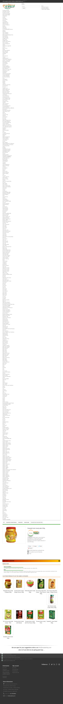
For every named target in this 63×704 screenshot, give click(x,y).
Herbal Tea (4, 407)
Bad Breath (5, 211)
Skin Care (4, 266)
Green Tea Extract (6, 410)
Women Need (5, 360)
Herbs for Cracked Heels (7, 181)
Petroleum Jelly (5, 316)
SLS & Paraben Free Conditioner (8, 332)
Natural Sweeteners (6, 374)
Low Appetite (5, 21)
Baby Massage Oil (6, 347)
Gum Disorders (5, 210)
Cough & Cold (5, 88)
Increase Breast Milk (6, 99)
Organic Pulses (5, 446)
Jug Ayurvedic (5, 515)
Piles (3, 131)
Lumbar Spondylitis (6, 75)
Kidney (4, 170)
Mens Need (5, 363)
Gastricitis (4, 18)
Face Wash (5, 282)
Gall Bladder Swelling (6, 150)
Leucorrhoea (5, 94)
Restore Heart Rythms (7, 41)
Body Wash (5, 293)
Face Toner (5, 292)
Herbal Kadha (5, 414)
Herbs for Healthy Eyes (7, 120)
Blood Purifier (5, 159)
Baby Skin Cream (6, 354)
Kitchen (4, 373)
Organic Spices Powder (7, 444)
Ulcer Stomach (5, 55)
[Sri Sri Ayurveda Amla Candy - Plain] (8, 614)
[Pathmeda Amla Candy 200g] (29, 583)
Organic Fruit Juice (6, 456)
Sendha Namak (5, 437)
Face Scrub (5, 288)
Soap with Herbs (5, 254)
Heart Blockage (5, 37)
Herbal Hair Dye (5, 335)
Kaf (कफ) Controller (6, 12)
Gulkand (4, 389)
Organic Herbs (5, 461)
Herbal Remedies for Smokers (8, 144)
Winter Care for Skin (6, 315)
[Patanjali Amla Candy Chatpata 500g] (8, 583)
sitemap (23, 4)
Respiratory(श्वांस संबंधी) (6, 192)
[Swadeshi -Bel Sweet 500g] (8, 629)
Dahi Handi (4, 235)
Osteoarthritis (5, 62)
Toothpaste (5, 263)
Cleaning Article (5, 477)
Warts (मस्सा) (5, 183)
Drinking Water (5, 506)
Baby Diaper (5, 359)
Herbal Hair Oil (5, 326)
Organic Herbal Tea (6, 452)
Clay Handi (4, 226)
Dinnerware (5, 513)
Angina (4, 44)
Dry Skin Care (5, 313)
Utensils (4, 431)
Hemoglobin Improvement (7, 155)
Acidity (4, 17)
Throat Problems (5, 200)
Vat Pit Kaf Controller (6, 13)
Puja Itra (4, 497)
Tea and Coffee (5, 405)
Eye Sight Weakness (6, 121)
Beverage (4, 500)
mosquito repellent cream (7, 488)
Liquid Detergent (5, 482)
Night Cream (5, 272)
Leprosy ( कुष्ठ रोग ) (6, 176)
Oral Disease (5, 206)
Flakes (4, 399)
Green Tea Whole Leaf (7, 409)
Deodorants (5, 344)
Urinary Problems (6, 123)
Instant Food (5, 395)
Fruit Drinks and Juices (7, 501)
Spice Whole (5, 384)
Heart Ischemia (5, 42)
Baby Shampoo (5, 355)
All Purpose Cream (6, 268)
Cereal (4, 397)
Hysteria (4, 102)
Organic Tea (5, 450)
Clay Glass (5, 234)
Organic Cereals (5, 445)
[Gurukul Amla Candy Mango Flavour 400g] (19, 583)
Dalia (3, 391)
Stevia (4, 377)
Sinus (4, 195)
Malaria (4, 82)
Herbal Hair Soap (6, 253)
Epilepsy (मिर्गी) (5, 220)
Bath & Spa (5, 247)
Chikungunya (5, 79)
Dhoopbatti (4, 495)
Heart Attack (5, 39)
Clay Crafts (5, 245)
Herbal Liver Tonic (6, 165)
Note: (5, 569)
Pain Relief (4, 509)
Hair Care (4, 113)
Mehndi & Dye (5, 333)
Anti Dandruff (5, 116)
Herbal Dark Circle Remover (7, 307)
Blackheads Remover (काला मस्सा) (8, 304)
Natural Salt (5, 436)
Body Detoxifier (5, 51)
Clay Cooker (5, 227)
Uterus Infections (6, 103)
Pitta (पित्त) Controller (6, 11)
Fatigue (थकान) (5, 52)
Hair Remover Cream (6, 324)
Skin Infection (5, 177)
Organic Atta (5, 462)
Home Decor (5, 516)
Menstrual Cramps (6, 92)
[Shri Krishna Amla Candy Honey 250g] (51, 599)
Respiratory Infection (6, 193)
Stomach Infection (6, 203)
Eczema (4, 182)
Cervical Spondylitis (6, 74)
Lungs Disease (5, 196)
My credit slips (15, 669)
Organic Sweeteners (6, 464)
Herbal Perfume (5, 340)
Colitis (4, 205)
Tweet (40, 546)
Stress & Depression (6, 216)
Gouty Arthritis (5, 63)
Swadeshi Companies (6, 519)
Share (30, 546)
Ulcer (3, 54)
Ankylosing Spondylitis (7, 73)
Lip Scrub (4, 297)
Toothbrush (5, 262)
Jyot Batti (4, 498)
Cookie (4, 418)
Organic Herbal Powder (7, 460)
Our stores (5, 667)
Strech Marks (5, 100)
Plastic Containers (6, 428)
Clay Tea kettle (5, 241)
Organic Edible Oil (6, 475)
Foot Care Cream (6, 279)
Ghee (3, 380)
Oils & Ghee (5, 454)
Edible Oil (4, 379)
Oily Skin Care (5, 308)
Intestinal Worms (6, 204)
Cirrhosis (4, 166)
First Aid (4, 508)
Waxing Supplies (6, 323)
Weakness (4, 134)
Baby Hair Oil (5, 348)
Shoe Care (4, 481)
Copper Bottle (5, 434)
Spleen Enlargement (6, 136)
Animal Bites (5, 140)
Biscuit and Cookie (6, 417)
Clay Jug (4, 243)
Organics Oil (5, 455)
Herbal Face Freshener (7, 317)
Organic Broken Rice (6, 449)
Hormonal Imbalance (6, 50)
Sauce (4, 386)
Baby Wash (5, 358)
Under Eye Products (6, 306)
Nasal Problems (5, 194)
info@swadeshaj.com (45, 647)
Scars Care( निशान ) (6, 312)
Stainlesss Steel (5, 429)
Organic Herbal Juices (6, 458)
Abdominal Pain (5, 22)
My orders (14, 667)
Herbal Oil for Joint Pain (7, 69)
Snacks (4, 420)
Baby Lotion (5, 350)
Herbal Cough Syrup (6, 89)
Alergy (4, 49)
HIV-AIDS (4, 53)
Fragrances (5, 339)
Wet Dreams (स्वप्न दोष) (6, 110)
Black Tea (4, 406)
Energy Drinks (5, 505)
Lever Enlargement (6, 164)
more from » (35, 532)
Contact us (25, 0)
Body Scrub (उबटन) (6, 299)
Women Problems (6, 90)
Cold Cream (5, 278)
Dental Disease (5, 207)
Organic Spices (5, 441)
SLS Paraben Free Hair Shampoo (8, 328)
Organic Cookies (5, 471)
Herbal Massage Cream (7, 277)
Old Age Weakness (6, 157)
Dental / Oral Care (6, 258)
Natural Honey (5, 375)
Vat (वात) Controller (6, 10)
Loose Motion (5, 19)
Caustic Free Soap (6, 256)
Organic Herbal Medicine (7, 459)
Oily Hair (4, 329)
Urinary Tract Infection (7, 124)
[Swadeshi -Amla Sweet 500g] (51, 614)
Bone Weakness (5, 68)
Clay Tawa (4, 225)
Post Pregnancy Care (6, 98)
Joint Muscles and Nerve (7, 59)
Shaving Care (5, 318)
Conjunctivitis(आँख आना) (7, 122)
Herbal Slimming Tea (6, 415)
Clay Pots (4, 223)
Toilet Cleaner (5, 485)
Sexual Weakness (6, 95)
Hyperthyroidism (5, 58)
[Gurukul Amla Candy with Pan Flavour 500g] (29, 614)
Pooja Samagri (5, 490)
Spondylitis (5, 72)
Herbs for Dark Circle (6, 185)
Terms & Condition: (7, 566)
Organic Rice (5, 447)
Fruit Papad (5, 390)
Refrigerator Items (6, 499)
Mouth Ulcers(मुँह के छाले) (7, 213)
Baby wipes (5, 349)
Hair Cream (5, 337)
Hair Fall (4, 115)
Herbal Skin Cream (6, 267)
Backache (4, 64)
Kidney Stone (5, 171)
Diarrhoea (4, 20)
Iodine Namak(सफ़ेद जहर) (7, 438)
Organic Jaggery (5, 467)
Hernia (4, 112)
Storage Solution (5, 427)
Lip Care (4, 296)
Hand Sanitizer (5, 489)
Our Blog (4, 518)
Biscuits (4, 419)
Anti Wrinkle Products (6, 303)
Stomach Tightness (6, 24)
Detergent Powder (6, 478)
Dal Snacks (5, 425)
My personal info (16, 672)
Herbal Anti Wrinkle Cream (7, 274)
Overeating (4, 28)
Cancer (4, 47)
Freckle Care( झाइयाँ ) (6, 309)
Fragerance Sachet (6, 345)
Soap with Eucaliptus (6, 255)
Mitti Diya (4, 237)
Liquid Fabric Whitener (7, 480)
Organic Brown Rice (6, 448)
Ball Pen (4, 512)
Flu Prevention (5, 85)
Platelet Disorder (5, 154)
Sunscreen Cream (6, 271)
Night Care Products (6, 302)
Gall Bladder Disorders (7, 149)
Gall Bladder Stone (6, 151)
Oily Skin (4, 275)
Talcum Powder (5, 257)
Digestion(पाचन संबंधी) (6, 14)
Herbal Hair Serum (6, 338)
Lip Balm (4, 298)
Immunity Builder (6, 130)
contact (23, 3)
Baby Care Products (6, 346)
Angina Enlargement (6, 43)
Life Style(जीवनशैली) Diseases (8, 29)
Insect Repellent (5, 487)
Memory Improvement (6, 218)
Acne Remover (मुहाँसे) (6, 305)
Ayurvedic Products (44, 7)
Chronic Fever (5, 80)
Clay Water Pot (5, 242)
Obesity (4, 30)
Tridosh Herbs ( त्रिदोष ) (45, 9)
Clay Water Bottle (6, 244)
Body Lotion (5, 294)
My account (16, 665)
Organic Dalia (5, 468)
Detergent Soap (5, 479)
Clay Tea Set (5, 238)
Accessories (5, 370)
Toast (4, 439)
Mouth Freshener (6, 265)
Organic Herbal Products (7, 457)
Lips (3, 368)
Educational (5, 510)
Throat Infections (6, 139)
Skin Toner (4, 295)
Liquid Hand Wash (6, 486)
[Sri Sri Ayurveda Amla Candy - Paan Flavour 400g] (40, 583)
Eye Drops (4, 119)
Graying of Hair (5, 114)
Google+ (35, 546)
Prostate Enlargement (6, 105)
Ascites (4, 141)
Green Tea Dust (5, 411)
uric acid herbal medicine (7, 126)
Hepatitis (4, 163)
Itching (4, 190)
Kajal (3, 366)
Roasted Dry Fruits (6, 394)
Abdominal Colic (5, 23)
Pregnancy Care (5, 101)
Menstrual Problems (6, 91)
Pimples (4, 180)
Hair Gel (4, 336)
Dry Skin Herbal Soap (6, 251)
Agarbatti (4, 491)
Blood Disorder (5, 152)
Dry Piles (4, 132)
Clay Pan (4, 228)
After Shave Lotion (6, 322)
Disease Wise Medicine (7, 221)
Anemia (4, 153)
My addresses (15, 670)
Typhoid (4, 83)
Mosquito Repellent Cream (7, 314)
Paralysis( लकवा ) (6, 65)
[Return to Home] (4, 522)
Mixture (4, 426)
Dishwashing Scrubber (7, 404)
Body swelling (5, 142)
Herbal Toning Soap (6, 252)
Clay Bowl (4, 233)
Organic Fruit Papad (6, 470)
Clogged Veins (5, 40)
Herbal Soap (5, 248)
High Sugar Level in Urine (7, 125)
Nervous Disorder (6, 214)
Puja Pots (4, 496)
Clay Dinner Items (6, 232)
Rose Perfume (5, 342)
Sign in (24, 1)
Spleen (4, 135)
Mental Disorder (5, 215)
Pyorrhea (4, 212)
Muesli (4, 398)
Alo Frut (4, 502)
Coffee (4, 416)
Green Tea (4, 408)
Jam (3, 388)
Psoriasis (4, 175)
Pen (3, 511)
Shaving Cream (5, 319)
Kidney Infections (6, 172)
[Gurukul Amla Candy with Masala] (19, 614)
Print (30, 553)
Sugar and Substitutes (7, 376)
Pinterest (30, 548)
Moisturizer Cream (6, 269)
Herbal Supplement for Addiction (8, 143)
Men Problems (5, 104)
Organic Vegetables (6, 476)
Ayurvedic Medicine (44, 8)
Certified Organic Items (7, 440)
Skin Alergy (5, 187)
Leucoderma (5, 191)
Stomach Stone (5, 222)
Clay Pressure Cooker (6, 231)
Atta (3, 435)
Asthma (4, 197)
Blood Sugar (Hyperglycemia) (8, 34)
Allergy (4, 146)
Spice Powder (5, 383)
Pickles (4, 387)
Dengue (4, 81)
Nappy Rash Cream (6, 353)
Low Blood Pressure (6, 133)
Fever (4, 78)
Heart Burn (4, 27)
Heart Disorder (5, 35)
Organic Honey (5, 466)
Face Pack (4, 285)
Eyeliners (4, 367)
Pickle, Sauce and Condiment (8, 385)
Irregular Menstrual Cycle (7, 93)
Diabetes (4, 31)
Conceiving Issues (6, 96)
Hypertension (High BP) (7, 45)
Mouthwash (5, 264)
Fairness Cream (5, 273)
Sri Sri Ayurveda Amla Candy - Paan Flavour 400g (41, 592)
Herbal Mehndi (5, 334)
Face (3, 369)
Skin (3, 174)
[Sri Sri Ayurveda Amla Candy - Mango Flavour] (51, 583)
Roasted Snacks (5, 421)
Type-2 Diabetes (5, 33)
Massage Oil (5, 109)
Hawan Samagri (5, 492)
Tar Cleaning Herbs (6, 145)
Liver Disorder (5, 161)
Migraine (4, 129)
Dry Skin (4, 276)
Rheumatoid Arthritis (6, 61)
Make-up (4, 364)
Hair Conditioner (5, 330)
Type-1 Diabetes (5, 32)
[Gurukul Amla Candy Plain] (40, 614)
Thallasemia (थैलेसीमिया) (7, 156)
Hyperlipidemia (5, 160)
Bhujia (4, 424)
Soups (4, 400)
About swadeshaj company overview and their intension (6, 673)
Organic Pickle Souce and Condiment (9, 469)
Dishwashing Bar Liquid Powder (8, 403)
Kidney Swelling (5, 173)
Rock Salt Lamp (5, 517)
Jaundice (4, 162)
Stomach (4, 202)
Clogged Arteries (5, 38)
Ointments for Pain (6, 70)
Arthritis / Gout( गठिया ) (6, 60)
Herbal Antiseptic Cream (7, 281)
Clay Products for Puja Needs (8, 236)
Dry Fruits (4, 393)
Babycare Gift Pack (6, 357)
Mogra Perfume (5, 343)
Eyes (3, 365)
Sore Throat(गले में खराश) (7, 201)
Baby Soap (5, 356)
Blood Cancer (5, 48)
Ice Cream (4, 507)
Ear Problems (5, 167)
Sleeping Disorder (6, 217)
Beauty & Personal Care (7, 246)
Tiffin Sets (4, 430)
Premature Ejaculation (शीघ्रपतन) (8, 108)
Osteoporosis (5, 71)
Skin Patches (5, 184)
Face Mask (5, 289)
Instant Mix (5, 396)
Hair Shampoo (5, 327)
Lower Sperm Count (6, 111)
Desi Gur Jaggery (6, 378)
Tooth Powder (5, 261)
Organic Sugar (5, 465)
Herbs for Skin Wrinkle (7, 186)
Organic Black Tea (6, 451)
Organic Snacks (5, 472)
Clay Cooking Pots (6, 224)
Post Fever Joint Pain (6, 84)
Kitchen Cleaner (5, 401)
